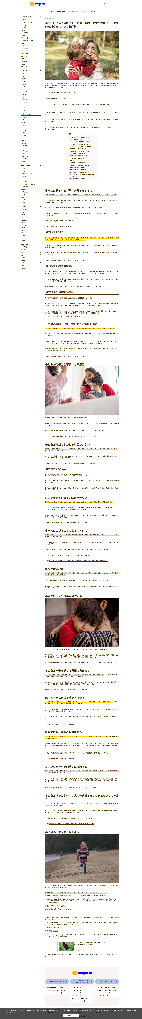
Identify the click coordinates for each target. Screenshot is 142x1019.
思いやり (23, 148)
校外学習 (23, 241)
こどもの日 (24, 159)
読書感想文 (24, 220)
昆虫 (22, 105)
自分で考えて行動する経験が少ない (79, 156)
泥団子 (23, 89)
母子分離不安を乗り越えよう (77, 178)
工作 (22, 74)
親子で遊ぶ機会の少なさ (79, 153)
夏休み (23, 233)
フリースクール (25, 176)
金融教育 (23, 35)
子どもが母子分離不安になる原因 (78, 149)
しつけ (23, 138)
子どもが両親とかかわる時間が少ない (79, 151)
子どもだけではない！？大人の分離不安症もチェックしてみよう (83, 175)
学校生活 (23, 212)
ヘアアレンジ (24, 100)
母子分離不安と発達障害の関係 (81, 144)
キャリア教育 (24, 33)
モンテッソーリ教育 (26, 27)
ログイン (106, 4)
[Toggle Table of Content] (95, 134)
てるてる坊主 (24, 84)
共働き (23, 133)
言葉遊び (23, 110)
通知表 (23, 222)
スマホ (23, 153)
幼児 (22, 255)
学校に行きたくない (26, 174)
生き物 (23, 107)
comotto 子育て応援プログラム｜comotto (58, 909)
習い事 (23, 122)
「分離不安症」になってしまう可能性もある (81, 146)
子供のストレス (25, 192)
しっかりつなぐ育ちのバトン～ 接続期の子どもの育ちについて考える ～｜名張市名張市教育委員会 (78, 561)
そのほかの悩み (25, 187)
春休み (23, 230)
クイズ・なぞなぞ (26, 102)
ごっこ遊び (24, 94)
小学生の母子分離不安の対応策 (78, 163)
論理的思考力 (24, 61)
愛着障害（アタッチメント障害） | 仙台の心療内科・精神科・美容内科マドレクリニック (75, 286)
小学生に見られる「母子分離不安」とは (80, 137)
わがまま (23, 143)
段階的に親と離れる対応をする (78, 170)
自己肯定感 (24, 146)
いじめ (23, 168)
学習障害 (23, 189)
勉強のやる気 (24, 156)
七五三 (23, 161)
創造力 (23, 59)
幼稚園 (23, 260)
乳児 (22, 252)
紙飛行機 (23, 79)
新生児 (23, 250)
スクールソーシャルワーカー (28, 184)
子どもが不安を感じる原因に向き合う (79, 165)
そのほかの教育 (25, 48)
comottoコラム (50, 11)
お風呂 (23, 125)
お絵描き (23, 81)
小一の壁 (23, 200)
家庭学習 (23, 228)
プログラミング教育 (26, 22)
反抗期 (23, 194)
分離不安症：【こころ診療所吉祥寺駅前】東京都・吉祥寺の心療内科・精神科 (71, 824)
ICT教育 (23, 20)
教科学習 (23, 215)
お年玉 (23, 120)
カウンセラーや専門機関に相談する (79, 172)
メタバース (24, 97)
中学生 (23, 265)
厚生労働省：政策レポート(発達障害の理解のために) (64, 316)
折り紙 (23, 76)
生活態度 (23, 135)
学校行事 (23, 209)
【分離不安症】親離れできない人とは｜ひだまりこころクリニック (68, 260)
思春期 (23, 197)
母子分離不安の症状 (78, 139)
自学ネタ (23, 225)
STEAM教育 (24, 25)
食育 (22, 46)
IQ (22, 51)
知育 (22, 43)
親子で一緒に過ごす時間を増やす (79, 167)
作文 (22, 217)
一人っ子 (23, 130)
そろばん (23, 87)
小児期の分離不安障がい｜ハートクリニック (62, 226)
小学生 (23, 263)
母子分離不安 (24, 181)
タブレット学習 (25, 151)
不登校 (23, 171)
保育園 (23, 258)
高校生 (23, 268)
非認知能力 (24, 56)
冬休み (23, 235)
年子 (22, 127)
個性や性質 (24, 66)
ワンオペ (23, 202)
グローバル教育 (25, 38)
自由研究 (23, 238)
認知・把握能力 (25, 53)
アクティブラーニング (27, 40)
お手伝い (23, 140)
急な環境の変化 (74, 160)
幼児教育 (23, 30)
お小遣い (23, 117)
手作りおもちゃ (25, 92)
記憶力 (23, 64)
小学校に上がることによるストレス (79, 158)
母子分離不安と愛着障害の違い (81, 142)
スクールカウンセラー (27, 179)
